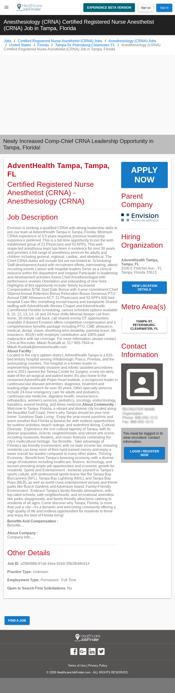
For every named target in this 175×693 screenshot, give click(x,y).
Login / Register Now (144, 453)
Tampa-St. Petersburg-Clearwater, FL (144, 324)
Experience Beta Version (109, 7)
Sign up (145, 7)
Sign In (164, 7)
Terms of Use (77, 665)
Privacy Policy (97, 665)
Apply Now (144, 174)
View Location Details (144, 287)
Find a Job (17, 620)
